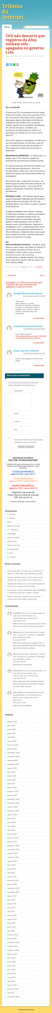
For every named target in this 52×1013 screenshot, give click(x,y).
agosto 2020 (12, 954)
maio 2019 (11, 977)
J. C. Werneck (12, 530)
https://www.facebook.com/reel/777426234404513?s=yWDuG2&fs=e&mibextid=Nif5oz (33, 337)
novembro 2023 (13, 849)
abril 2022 (11, 911)
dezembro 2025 (13, 753)
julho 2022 (11, 900)
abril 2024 (11, 830)
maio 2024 (11, 826)
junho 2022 (11, 904)
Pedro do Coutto (13, 545)
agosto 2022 (12, 896)
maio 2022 (11, 908)
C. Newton (11, 518)
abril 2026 (11, 737)
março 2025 (12, 787)
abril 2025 (11, 784)
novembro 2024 (13, 803)
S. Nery (10, 553)
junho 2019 (11, 973)
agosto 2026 (12, 722)
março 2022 (12, 915)
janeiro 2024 (12, 842)
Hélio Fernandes (13, 526)
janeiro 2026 (12, 749)
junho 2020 (11, 962)
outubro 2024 (12, 807)
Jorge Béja (11, 534)
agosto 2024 (12, 815)
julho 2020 (11, 958)
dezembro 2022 (13, 888)
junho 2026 (11, 729)
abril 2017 (11, 993)
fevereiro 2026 (13, 745)
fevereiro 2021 (13, 935)
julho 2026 (11, 726)
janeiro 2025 (12, 795)
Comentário (18, 391)
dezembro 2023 (13, 846)
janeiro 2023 (12, 884)
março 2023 (12, 877)
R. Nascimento (13, 549)
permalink (39, 266)
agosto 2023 (12, 861)
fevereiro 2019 (13, 989)
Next (43, 275)
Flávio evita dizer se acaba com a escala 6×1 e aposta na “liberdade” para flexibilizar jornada (29, 634)
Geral (24, 266)
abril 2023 (11, 873)
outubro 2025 (12, 760)
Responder (40, 318)
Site (15, 429)
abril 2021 (11, 931)
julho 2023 (11, 865)
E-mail (17, 421)
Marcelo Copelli (13, 537)
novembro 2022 (13, 892)
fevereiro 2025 (13, 791)
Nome (16, 413)
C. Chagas (11, 514)
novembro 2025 (13, 757)
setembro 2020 (13, 950)
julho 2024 (11, 818)
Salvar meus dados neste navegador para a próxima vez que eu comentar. (28, 441)
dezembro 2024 (13, 799)
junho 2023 (11, 869)
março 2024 (12, 834)
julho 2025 (11, 772)
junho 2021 (11, 927)
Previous (11, 275)
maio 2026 (11, 733)
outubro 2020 (12, 946)
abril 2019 (11, 981)
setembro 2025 (13, 764)
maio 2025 (11, 780)
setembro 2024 (13, 811)
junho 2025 (11, 776)
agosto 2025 (12, 768)
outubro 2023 (12, 853)
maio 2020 (11, 966)
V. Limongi (11, 557)
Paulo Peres (12, 541)
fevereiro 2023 (13, 880)
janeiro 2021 (12, 939)
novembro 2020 (13, 942)
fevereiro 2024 (13, 838)
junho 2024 (11, 822)
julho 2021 (11, 923)
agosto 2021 (12, 919)
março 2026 (12, 741)
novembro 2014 (13, 997)
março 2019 (12, 985)
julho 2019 (11, 970)
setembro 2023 (13, 857)
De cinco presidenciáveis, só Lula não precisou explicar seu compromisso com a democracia (29, 615)
